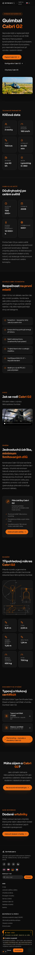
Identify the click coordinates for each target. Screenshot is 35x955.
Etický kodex (6, 926)
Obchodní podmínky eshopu (11, 920)
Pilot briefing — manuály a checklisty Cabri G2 (16, 739)
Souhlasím (18, 950)
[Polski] (8, 869)
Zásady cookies (7, 923)
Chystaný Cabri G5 (11, 70)
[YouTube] (13, 864)
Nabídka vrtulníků (7, 904)
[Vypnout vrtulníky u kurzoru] (5, 951)
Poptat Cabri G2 (11, 57)
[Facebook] (4, 864)
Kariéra (4, 907)
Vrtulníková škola (7, 893)
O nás (4, 887)
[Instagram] (8, 864)
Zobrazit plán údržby (16, 532)
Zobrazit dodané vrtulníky (14, 834)
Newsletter (7, 874)
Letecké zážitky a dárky (9, 890)
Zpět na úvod (20, 3)
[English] (4, 869)
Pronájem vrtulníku (8, 896)
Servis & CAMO (7, 899)
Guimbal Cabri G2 (7, 901)
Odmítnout (7, 950)
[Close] (31, 932)
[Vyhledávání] (14, 3)
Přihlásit (28, 877)
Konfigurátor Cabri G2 (13, 63)
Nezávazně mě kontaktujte (16, 788)
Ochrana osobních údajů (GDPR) (12, 917)
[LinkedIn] (18, 864)
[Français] (17, 869)
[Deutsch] (12, 869)
